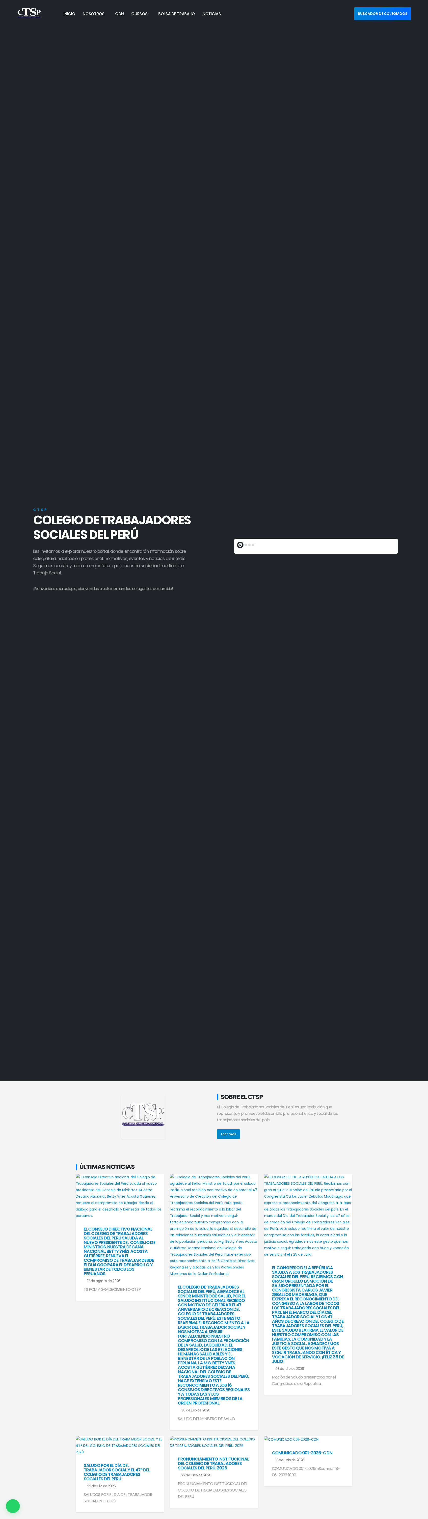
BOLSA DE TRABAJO (176, 14)
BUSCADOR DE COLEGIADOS (382, 13)
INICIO (69, 14)
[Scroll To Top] (419, 1513)
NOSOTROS (94, 14)
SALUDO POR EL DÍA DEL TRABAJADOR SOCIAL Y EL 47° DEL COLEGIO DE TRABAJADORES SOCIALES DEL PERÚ (117, 1472)
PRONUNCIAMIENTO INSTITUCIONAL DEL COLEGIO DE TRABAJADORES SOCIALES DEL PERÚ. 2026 (213, 1463)
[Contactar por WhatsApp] (13, 1506)
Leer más (228, 1134)
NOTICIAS (212, 14)
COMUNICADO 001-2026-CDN (302, 1453)
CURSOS (139, 14)
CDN (119, 14)
